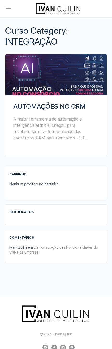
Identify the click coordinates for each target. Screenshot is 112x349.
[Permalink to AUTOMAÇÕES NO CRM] (56, 74)
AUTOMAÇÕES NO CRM (49, 106)
